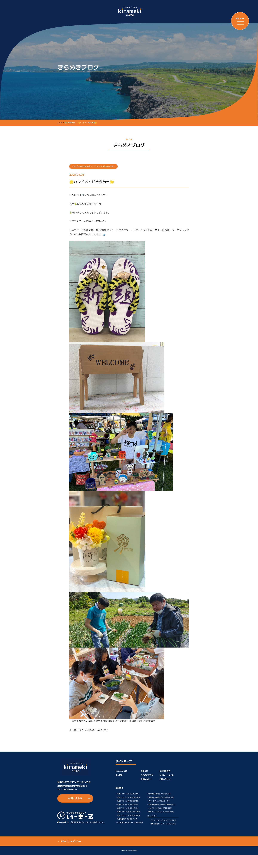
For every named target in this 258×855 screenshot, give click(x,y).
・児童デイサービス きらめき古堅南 (128, 812)
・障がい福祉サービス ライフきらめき (162, 824)
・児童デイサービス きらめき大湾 (127, 794)
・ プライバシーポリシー (69, 841)
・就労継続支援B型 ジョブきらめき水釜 (160, 797)
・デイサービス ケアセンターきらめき (162, 820)
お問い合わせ (75, 798)
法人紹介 (119, 775)
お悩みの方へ (146, 779)
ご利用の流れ (164, 771)
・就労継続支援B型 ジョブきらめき (159, 794)
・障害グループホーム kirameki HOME (160, 812)
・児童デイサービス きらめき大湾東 (128, 797)
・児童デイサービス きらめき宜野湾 (128, 815)
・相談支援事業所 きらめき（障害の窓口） (161, 804)
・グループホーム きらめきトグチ (158, 801)
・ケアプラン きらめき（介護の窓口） (160, 808)
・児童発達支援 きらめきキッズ (126, 819)
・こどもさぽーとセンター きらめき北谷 (129, 822)
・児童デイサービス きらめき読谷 (127, 804)
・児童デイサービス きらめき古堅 (127, 801)
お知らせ (144, 771)
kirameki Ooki (152, 816)
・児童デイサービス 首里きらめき (127, 808)
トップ (59, 123)
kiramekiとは (121, 771)
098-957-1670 (70, 789)
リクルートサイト (166, 775)
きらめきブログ (147, 775)
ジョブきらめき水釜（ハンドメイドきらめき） (93, 166)
